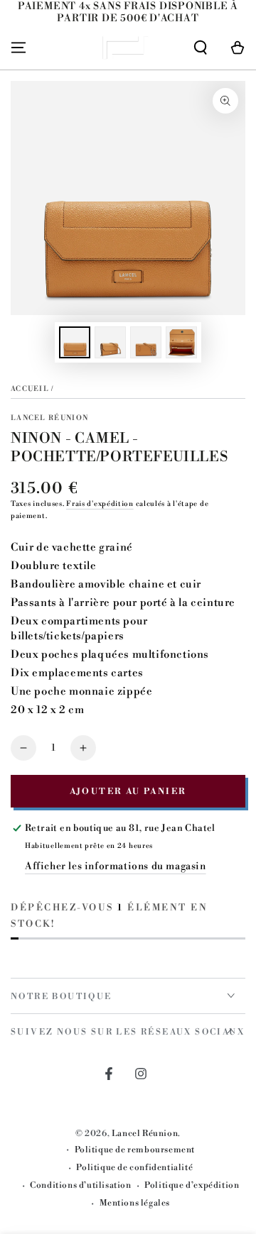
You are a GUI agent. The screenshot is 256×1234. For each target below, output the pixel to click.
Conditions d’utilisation (80, 1185)
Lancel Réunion (49, 418)
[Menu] (18, 47)
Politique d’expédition (191, 1185)
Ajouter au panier (128, 791)
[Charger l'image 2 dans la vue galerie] (110, 342)
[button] (200, 47)
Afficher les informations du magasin (115, 866)
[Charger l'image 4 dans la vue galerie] (181, 342)
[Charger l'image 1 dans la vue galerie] (74, 342)
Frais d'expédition (100, 504)
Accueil (30, 389)
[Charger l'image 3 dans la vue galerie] (145, 342)
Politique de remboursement (135, 1150)
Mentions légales (135, 1203)
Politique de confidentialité (134, 1167)
